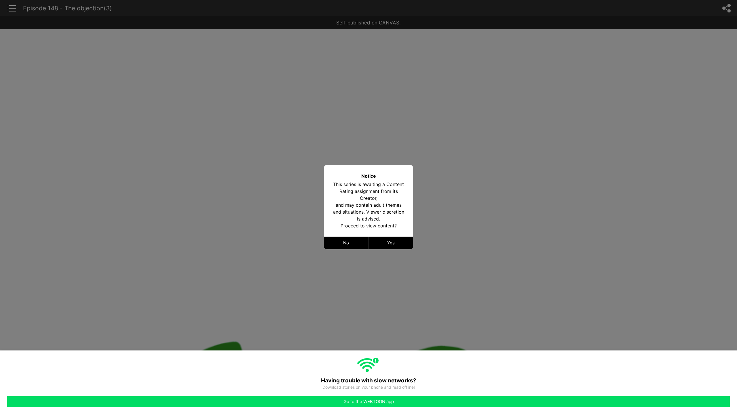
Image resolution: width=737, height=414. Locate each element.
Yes (391, 243)
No (346, 243)
